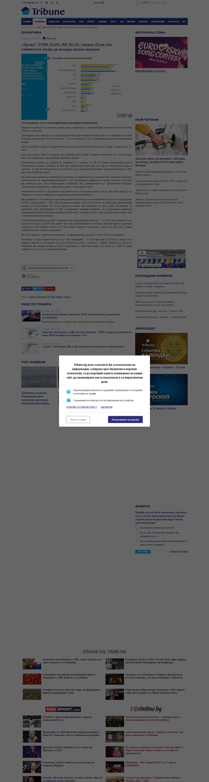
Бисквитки (106, 407)
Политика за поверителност (81, 407)
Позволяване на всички (125, 419)
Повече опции (78, 419)
